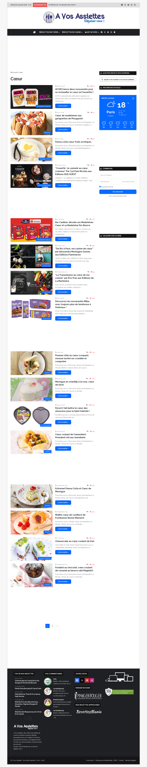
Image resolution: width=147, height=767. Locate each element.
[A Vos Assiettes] (73, 18)
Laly (54, 679)
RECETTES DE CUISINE (72, 32)
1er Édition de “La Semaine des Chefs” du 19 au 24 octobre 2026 (71, 5)
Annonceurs (90, 760)
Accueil (15, 72)
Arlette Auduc (58, 700)
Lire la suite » (63, 106)
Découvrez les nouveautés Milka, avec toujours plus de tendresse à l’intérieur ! (73, 304)
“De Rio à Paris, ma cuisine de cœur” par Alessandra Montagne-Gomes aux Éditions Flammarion (74, 251)
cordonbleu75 (58, 688)
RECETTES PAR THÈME (49, 32)
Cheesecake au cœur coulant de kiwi (74, 541)
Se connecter (118, 192)
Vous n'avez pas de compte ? (118, 196)
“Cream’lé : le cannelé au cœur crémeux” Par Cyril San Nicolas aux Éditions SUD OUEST (73, 171)
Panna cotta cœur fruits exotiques (73, 142)
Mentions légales (130, 760)
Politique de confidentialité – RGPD (106, 760)
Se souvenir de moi (107, 187)
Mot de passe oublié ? (128, 181)
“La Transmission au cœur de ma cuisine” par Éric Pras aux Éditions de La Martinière (74, 278)
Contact (121, 760)
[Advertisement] (73, 53)
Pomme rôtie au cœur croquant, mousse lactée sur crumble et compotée (72, 358)
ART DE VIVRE (92, 32)
